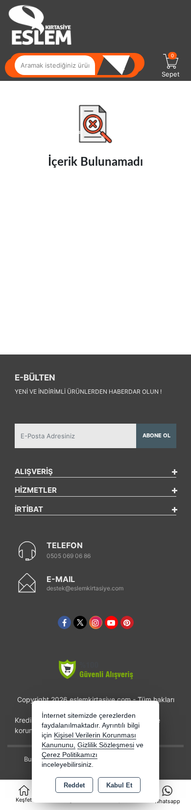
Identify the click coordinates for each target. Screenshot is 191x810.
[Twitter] (80, 622)
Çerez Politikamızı (69, 755)
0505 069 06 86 (69, 555)
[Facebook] (64, 622)
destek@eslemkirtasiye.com (85, 588)
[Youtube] (111, 622)
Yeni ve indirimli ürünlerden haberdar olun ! (88, 391)
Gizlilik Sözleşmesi (105, 745)
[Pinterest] (127, 622)
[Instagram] (95, 622)
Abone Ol (156, 435)
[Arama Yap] (120, 65)
